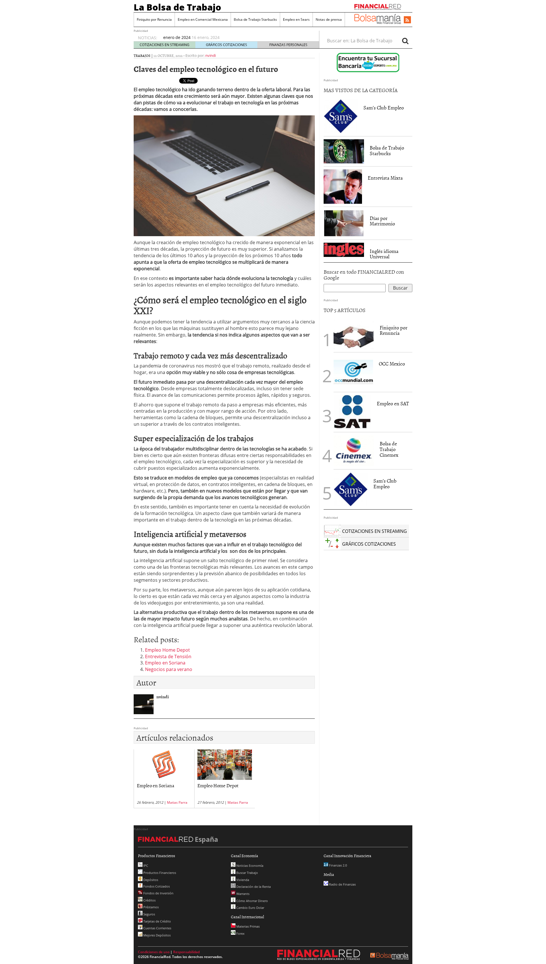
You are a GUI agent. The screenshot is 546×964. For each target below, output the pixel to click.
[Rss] (407, 20)
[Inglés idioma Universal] (344, 250)
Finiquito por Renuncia (154, 19)
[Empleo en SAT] (352, 412)
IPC (145, 865)
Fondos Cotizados (156, 886)
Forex (240, 933)
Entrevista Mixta (385, 178)
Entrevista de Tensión (168, 656)
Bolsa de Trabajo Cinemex (389, 449)
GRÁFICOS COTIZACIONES (226, 44)
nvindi (210, 55)
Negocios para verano (168, 669)
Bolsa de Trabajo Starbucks (255, 19)
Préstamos (150, 907)
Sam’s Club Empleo (383, 107)
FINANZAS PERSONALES (288, 44)
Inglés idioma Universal (384, 254)
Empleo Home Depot (167, 650)
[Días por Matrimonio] (344, 223)
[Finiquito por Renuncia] (354, 334)
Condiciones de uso (153, 952)
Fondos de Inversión (157, 893)
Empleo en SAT (393, 403)
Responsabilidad (186, 952)
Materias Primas (247, 926)
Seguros (148, 914)
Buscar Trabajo (246, 872)
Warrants (242, 894)
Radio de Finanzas (342, 884)
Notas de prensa (329, 19)
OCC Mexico (392, 363)
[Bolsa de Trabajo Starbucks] (344, 151)
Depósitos (150, 880)
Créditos (149, 900)
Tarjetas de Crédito (156, 921)
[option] (236, 35)
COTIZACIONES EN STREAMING (164, 44)
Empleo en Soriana (165, 663)
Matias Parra (177, 802)
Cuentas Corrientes (156, 928)
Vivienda (242, 880)
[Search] (405, 40)
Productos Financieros (159, 872)
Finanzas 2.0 (337, 865)
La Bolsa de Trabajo (177, 7)
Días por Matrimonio (382, 221)
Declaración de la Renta (253, 886)
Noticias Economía (249, 865)
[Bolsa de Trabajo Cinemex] (354, 450)
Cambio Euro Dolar (249, 907)
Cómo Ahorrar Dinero (251, 901)
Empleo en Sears (296, 19)
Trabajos (142, 55)
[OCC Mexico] (353, 372)
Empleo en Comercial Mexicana (203, 19)
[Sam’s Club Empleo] (341, 116)
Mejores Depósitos (156, 935)
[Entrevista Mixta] (343, 186)
